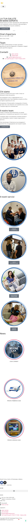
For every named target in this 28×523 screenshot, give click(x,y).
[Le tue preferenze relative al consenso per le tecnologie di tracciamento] (25, 520)
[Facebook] (1, 482)
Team (2, 43)
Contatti (4, 52)
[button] (3, 6)
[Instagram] (5, 482)
